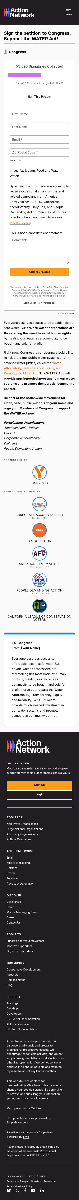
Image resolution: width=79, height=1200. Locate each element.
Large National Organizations (25, 829)
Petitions (12, 867)
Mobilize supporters (19, 946)
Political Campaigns (19, 839)
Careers (12, 917)
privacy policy (20, 222)
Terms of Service (36, 1176)
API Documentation (18, 1024)
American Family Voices (39, 564)
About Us (12, 974)
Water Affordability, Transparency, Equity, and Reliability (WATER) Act (32, 368)
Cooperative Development (23, 969)
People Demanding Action (39, 590)
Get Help (12, 1008)
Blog (9, 985)
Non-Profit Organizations (22, 823)
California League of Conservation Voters (39, 618)
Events (11, 873)
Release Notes (16, 979)
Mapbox (36, 1108)
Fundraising (14, 878)
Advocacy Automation (20, 883)
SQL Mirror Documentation (23, 1019)
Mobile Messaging (18, 862)
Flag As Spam (66, 313)
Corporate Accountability (39, 515)
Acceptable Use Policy (19, 1186)
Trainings (12, 1003)
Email (10, 857)
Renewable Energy (17, 1181)
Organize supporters (20, 951)
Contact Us (14, 922)
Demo (10, 907)
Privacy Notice (15, 1176)
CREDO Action (39, 541)
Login (40, 794)
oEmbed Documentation (22, 1029)
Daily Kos (39, 483)
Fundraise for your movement (25, 940)
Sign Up (39, 784)
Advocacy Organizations (22, 834)
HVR (26, 1136)
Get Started (14, 901)
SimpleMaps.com (17, 1122)
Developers (14, 1013)
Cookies (36, 1181)
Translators (50, 1181)
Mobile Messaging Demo (22, 912)
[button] (69, 14)
